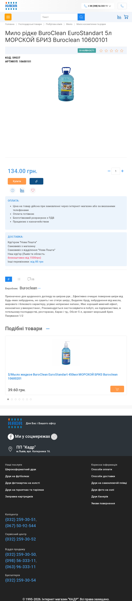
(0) (32, 279)
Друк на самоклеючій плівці (109, 483)
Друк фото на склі (102, 489)
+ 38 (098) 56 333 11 (97, 6)
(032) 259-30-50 (20, 554)
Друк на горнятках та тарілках (24, 489)
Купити (17, 181)
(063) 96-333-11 (20, 566)
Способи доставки (103, 476)
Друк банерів (99, 496)
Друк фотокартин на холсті (22, 483)
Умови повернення (103, 503)
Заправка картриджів (19, 496)
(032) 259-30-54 (20, 580)
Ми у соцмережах (32, 436)
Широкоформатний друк (20, 469)
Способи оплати (101, 469)
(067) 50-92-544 (20, 525)
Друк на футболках (17, 476)
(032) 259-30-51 (20, 519)
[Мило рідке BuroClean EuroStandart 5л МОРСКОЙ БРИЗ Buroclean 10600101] (66, 84)
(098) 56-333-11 (20, 560)
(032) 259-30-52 (20, 539)
